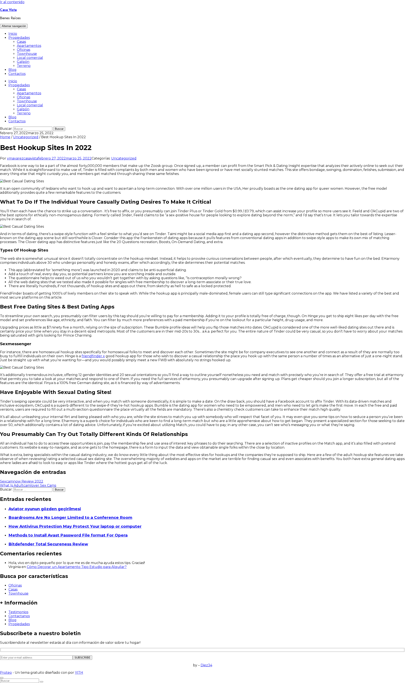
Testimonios (18, 612)
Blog (12, 70)
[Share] (391, 4)
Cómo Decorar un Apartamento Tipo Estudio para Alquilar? (77, 567)
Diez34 (206, 665)
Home (5, 137)
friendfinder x (93, 356)
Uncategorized (25, 137)
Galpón (23, 62)
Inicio (12, 34)
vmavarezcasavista (22, 158)
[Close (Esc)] (400, 4)
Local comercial (30, 58)
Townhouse (27, 54)
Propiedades (19, 38)
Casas (21, 42)
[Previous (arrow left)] (7, 341)
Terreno (24, 66)
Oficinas (23, 50)
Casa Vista (8, 9)
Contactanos (19, 616)
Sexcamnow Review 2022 (21, 481)
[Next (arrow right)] (397, 341)
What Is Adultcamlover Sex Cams (28, 485)
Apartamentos (29, 46)
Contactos (17, 74)
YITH (79, 673)
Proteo (6, 673)
